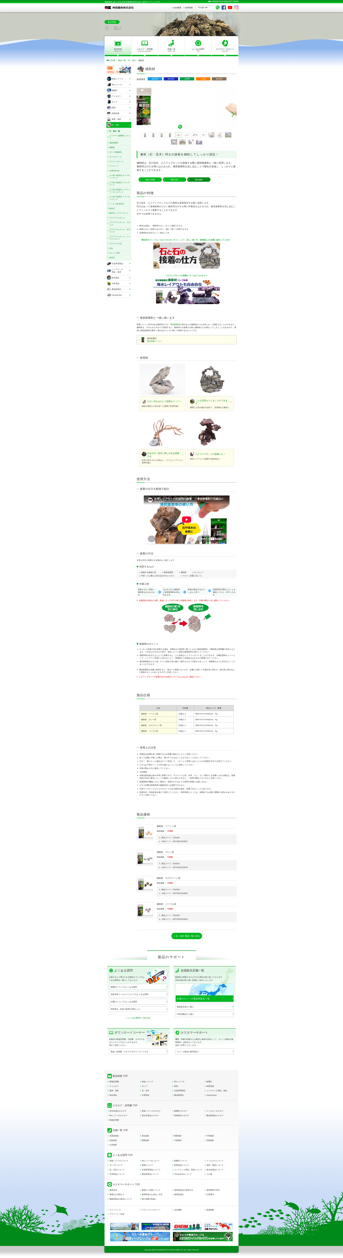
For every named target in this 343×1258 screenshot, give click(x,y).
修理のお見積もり (116, 1194)
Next (233, 114)
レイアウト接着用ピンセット (119, 137)
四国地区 (210, 1140)
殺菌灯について (180, 1160)
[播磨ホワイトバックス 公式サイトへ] (203, 1240)
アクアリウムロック (117, 218)
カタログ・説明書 (145, 50)
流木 (111, 248)
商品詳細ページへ (154, 341)
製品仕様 (174, 179)
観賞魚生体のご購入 (185, 1007)
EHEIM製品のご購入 (185, 1014)
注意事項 (210, 1194)
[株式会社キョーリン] (218, 1226)
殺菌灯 (209, 1081)
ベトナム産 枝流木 (116, 204)
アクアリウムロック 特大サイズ (119, 230)
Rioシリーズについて (150, 1160)
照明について (147, 1165)
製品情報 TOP (120, 1075)
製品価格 (199, 179)
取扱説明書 (114, 1120)
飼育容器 (210, 1086)
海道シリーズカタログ (151, 1111)
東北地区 (145, 1136)
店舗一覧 (171, 50)
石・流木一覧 (114, 131)
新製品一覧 (113, 72)
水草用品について (116, 1174)
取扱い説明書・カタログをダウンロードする (129, 1051)
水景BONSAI (114, 171)
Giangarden (211, 1095)
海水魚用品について (214, 1169)
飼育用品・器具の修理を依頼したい (126, 1009)
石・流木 (145, 1090)
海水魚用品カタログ (150, 1115)
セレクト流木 (114, 253)
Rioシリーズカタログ (118, 1115)
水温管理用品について (151, 1169)
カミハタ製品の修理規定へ (188, 1051)
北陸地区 (113, 1140)
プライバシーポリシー (151, 1210)
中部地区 (210, 1136)
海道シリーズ (147, 1081)
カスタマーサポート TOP (126, 1184)
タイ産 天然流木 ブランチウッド (119, 183)
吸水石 (112, 208)
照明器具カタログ (181, 1115)
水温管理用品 (179, 1090)
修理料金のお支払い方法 (152, 1194)
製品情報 (118, 50)
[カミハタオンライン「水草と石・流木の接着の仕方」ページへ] (187, 256)
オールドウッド (115, 157)
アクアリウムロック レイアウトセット (119, 237)
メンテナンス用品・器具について (188, 1169)
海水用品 (113, 1095)
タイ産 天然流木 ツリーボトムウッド (119, 198)
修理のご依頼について (151, 1190)
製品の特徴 (150, 179)
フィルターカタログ (214, 1111)
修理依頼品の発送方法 (183, 1190)
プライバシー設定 (116, 1214)
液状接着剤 (175, 324)
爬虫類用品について (150, 1174)
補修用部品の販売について (120, 1199)
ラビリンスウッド (116, 161)
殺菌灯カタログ (180, 1111)
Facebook (224, 7)
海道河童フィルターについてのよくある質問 (129, 994)
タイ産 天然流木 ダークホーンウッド (119, 176)
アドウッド (113, 166)
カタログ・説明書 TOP (125, 1105)
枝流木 (112, 257)
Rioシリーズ (179, 1081)
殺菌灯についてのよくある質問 (124, 987)
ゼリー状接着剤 (115, 152)
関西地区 (145, 1140)
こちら (183, 677)
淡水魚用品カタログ (117, 1111)
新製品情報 (114, 1081)
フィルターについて (214, 1160)
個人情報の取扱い (149, 1199)
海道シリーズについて (118, 1160)
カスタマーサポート (225, 50)
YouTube (230, 7)
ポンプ (144, 1086)
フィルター (114, 1086)
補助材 (112, 147)
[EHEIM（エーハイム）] (187, 1226)
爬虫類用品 (179, 1095)
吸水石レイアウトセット (119, 213)
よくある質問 (198, 50)
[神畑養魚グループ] (124, 1226)
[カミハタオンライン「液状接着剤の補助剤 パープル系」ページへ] (187, 291)
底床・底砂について (214, 1165)
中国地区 (178, 1140)
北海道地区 (114, 1136)
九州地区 (113, 1145)
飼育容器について (181, 1165)
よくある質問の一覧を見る (139, 1018)
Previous (140, 114)
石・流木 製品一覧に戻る (188, 936)
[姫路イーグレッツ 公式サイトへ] (140, 1240)
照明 (176, 1086)
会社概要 (177, 7)
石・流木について (116, 1169)
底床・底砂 (114, 1090)
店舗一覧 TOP (120, 1130)
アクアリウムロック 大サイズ (119, 223)
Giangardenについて (183, 1174)
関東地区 (178, 1136)
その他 (209, 1174)
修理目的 (113, 1190)
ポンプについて (116, 1165)
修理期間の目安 (213, 1190)
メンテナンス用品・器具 (216, 1090)
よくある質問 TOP (123, 1155)
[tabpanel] (187, 106)
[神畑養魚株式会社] (119, 7)
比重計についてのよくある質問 (124, 1001)
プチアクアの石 (115, 244)
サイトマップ (115, 1210)
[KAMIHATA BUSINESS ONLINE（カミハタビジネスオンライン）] (155, 1226)
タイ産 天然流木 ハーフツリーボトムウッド (119, 190)
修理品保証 (179, 1194)
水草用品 (145, 1095)
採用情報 (189, 7)
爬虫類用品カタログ (214, 1115)
